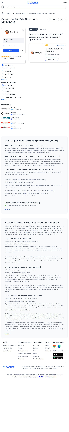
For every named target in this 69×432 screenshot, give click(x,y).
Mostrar (11, 50)
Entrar (65, 2)
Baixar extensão (58, 350)
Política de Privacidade (48, 377)
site (26, 232)
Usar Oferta (51, 59)
